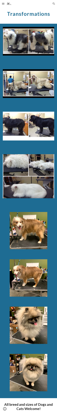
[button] (3, 3)
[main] (28, 14)
